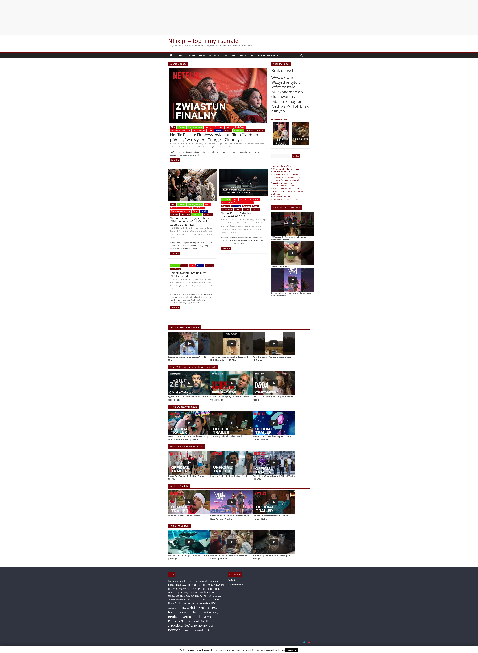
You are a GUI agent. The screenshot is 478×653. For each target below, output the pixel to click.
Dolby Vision (212, 580)
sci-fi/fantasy (185, 214)
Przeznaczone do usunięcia (284, 185)
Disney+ (201, 55)
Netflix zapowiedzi (193, 147)
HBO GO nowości (213, 585)
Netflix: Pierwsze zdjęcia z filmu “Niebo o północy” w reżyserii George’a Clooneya (190, 221)
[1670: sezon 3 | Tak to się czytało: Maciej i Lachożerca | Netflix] (292, 223)
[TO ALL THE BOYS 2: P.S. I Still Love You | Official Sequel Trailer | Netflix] (189, 423)
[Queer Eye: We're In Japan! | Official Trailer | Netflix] (274, 462)
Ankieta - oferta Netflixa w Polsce (286, 188)
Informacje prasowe (195, 127)
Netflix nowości (248, 144)
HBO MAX (191, 55)
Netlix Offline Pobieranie (244, 203)
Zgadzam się (291, 650)
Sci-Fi (208, 286)
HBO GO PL (194, 589)
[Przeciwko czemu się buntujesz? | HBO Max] (189, 343)
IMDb (186, 608)
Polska (255, 206)
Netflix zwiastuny (199, 130)
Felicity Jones (211, 144)
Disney (194, 581)
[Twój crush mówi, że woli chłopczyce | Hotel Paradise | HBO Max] (231, 343)
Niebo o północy (218, 147)
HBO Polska (175, 603)
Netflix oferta (259, 144)
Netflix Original (217, 127)
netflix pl (173, 147)
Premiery (238, 209)
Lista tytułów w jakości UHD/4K (285, 174)
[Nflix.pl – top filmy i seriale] (171, 55)
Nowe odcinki (226, 206)
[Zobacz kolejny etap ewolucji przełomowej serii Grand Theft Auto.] (292, 280)
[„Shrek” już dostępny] (292, 253)
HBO (171, 585)
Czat (251, 55)
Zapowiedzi (249, 130)
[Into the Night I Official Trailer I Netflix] (231, 462)
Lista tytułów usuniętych (283, 183)
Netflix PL (229, 127)
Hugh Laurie (208, 282)
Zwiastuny (259, 130)
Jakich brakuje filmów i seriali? (285, 199)
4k (258, 220)
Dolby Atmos (201, 581)
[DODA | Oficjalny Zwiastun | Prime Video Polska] (274, 383)
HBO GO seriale (197, 592)
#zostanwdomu (175, 581)
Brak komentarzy (197, 144)
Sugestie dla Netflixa (282, 166)
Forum (242, 55)
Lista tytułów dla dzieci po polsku (286, 177)
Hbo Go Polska (211, 589)
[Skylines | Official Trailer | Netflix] (231, 423)
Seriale (246, 209)
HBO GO (180, 585)
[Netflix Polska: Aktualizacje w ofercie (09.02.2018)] (243, 170)
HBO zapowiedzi (203, 603)
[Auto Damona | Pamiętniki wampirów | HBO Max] (274, 343)
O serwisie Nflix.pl (235, 585)
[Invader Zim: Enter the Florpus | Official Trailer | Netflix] (274, 423)
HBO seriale (188, 603)
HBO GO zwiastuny (191, 595)
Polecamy (227, 130)
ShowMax (198, 630)
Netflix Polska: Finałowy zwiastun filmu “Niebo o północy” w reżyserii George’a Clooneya (214, 137)
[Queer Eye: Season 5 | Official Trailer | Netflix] (189, 462)
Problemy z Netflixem (282, 197)
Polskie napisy (227, 209)
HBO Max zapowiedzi (191, 600)
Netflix (178, 55)
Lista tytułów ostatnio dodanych (286, 180)
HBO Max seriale (175, 600)
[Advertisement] (239, 17)
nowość (228, 147)
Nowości (218, 130)
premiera (230, 232)
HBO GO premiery (178, 592)
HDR (181, 607)
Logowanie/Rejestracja (267, 55)
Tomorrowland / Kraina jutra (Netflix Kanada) (188, 274)
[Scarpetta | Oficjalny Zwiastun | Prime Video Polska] (231, 383)
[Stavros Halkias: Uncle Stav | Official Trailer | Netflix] (274, 502)
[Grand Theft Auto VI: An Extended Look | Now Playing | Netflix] (231, 502)
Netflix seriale (190, 621)
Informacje (181, 127)
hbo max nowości (217, 596)
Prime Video (229, 55)
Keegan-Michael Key (187, 286)
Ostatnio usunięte (279, 119)
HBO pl (219, 599)
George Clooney (222, 144)
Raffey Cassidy (200, 286)
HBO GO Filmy (195, 585)
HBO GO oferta (177, 589)
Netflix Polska (240, 127)
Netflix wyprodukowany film (180, 130)
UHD (236, 232)
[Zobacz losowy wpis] (307, 55)
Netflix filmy (238, 144)
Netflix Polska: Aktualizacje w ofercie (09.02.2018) (239, 214)
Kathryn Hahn (174, 286)
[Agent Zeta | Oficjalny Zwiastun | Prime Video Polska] (189, 383)
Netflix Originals (215, 613)
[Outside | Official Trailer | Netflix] (189, 502)
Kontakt (231, 580)
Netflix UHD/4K (227, 203)
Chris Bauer (180, 282)
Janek (185, 144)
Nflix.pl (210, 130)
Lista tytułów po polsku (282, 172)
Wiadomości (238, 130)
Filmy (173, 127)
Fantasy (188, 282)
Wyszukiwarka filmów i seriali (286, 169)
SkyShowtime (214, 55)
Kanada (184, 266)
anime (189, 581)
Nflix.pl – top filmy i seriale (203, 41)
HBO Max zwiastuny (207, 600)
